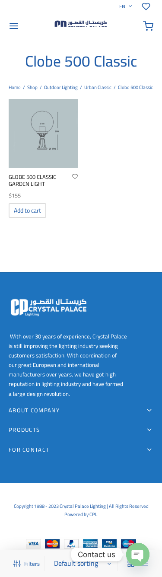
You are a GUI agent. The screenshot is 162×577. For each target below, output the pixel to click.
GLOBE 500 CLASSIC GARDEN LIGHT (32, 180)
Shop (32, 87)
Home (15, 87)
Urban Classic (97, 87)
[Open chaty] (137, 554)
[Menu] (14, 26)
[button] (27, 210)
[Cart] (148, 26)
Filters (32, 563)
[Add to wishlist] (75, 177)
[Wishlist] (147, 6)
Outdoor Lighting (61, 87)
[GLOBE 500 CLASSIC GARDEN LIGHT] (43, 133)
